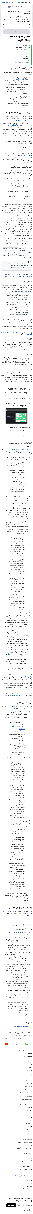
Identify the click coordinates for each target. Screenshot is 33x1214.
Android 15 (29, 1123)
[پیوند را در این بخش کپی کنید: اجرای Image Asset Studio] (5, 389)
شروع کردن (16, 31)
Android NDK (28, 1153)
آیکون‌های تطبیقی (16, 695)
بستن (16, 26)
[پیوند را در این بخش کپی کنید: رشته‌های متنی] (20, 369)
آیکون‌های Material (21, 121)
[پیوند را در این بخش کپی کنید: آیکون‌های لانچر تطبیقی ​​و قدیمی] (9, 167)
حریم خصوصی (28, 1089)
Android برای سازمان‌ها (26, 1056)
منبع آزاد (30, 1062)
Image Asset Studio (22, 80)
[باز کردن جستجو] (16, 2)
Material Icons (17, 349)
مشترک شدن (11, 1205)
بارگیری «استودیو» (27, 1150)
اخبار (30, 1064)
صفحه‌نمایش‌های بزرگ (27, 1099)
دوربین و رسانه (28, 1086)
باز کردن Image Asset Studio (20, 450)
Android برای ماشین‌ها (26, 1107)
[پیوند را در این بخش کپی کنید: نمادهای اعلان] (21, 282)
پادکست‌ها (29, 1070)
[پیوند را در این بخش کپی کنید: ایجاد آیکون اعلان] (15, 703)
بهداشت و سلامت (28, 1083)
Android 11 (29, 1135)
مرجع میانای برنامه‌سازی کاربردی (24, 1148)
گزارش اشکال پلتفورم (27, 1161)
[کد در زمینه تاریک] (28, 262)
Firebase (29, 1186)
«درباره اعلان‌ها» (15, 332)
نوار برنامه (18, 153)
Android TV (28, 1110)
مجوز (21, 1198)
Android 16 (28, 1120)
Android (29, 1053)
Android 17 (29, 1118)
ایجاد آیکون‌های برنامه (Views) (20, 1026)
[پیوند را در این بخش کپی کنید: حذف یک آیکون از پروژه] (10, 925)
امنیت (30, 1059)
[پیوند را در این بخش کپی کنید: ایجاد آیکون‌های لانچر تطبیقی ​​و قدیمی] (24, 446)
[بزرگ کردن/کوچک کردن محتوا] (23, 45)
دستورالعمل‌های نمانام (14, 1198)
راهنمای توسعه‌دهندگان (26, 1145)
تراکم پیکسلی (14, 125)
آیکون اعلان (20, 435)
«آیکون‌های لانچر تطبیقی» (13, 274)
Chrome (29, 1183)
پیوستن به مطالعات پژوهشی (25, 1169)
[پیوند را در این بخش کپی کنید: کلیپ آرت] (23, 339)
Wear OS (29, 1102)
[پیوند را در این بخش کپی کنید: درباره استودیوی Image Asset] (3, 113)
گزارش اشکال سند (27, 1163)
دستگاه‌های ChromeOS (26, 1105)
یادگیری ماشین (28, 1080)
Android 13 (29, 1129)
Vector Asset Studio (21, 99)
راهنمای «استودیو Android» (25, 1142)
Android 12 (29, 1132)
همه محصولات (28, 1192)
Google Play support (26, 1166)
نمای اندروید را (15, 398)
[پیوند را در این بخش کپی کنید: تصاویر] (25, 354)
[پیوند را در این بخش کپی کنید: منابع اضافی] (20, 1022)
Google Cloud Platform (25, 1189)
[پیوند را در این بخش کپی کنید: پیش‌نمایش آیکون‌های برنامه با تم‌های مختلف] (30, 671)
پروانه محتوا (29, 1033)
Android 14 (28, 1126)
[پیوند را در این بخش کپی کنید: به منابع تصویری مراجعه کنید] (6, 908)
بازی (31, 1078)
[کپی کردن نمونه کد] (30, 262)
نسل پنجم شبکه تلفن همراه (26, 1092)
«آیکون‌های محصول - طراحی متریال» (22, 276)
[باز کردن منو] (29, 2)
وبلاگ (30, 1067)
